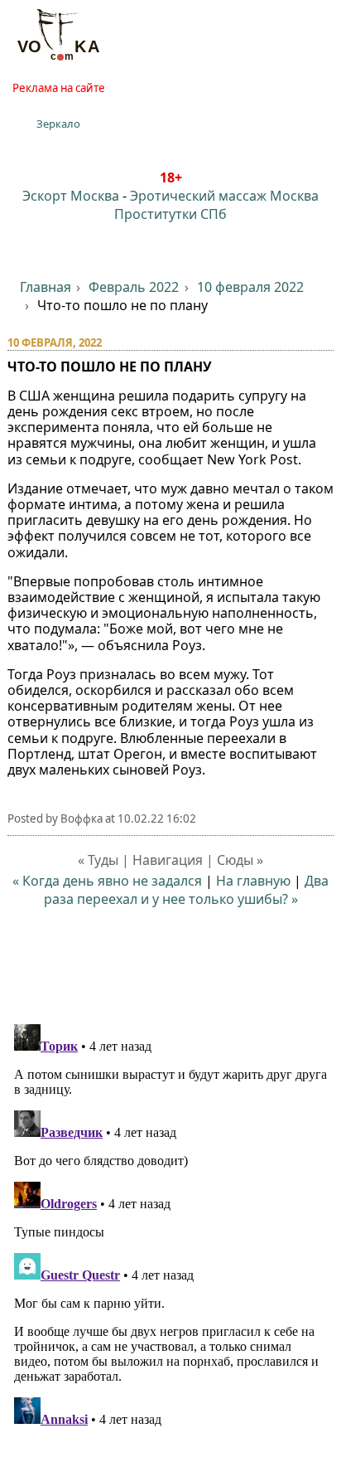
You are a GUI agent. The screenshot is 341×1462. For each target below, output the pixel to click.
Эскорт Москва (70, 196)
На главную (253, 881)
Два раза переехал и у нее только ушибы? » (186, 890)
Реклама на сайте (58, 87)
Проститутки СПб (170, 214)
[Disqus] (170, 1225)
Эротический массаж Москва (224, 196)
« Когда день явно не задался (107, 881)
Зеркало (58, 123)
